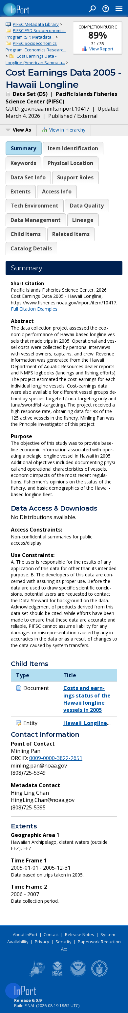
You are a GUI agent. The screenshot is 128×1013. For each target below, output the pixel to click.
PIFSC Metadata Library (36, 24)
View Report (101, 49)
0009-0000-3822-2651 (55, 758)
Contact (51, 934)
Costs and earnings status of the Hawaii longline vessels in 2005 (87, 699)
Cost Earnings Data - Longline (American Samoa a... (35, 59)
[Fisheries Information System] (36, 975)
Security (63, 942)
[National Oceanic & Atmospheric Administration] (78, 975)
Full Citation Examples (34, 309)
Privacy (42, 942)
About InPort (25, 934)
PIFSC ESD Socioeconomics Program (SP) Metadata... (36, 33)
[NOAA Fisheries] (57, 975)
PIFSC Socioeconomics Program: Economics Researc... (36, 46)
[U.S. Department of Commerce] (99, 975)
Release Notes (79, 934)
